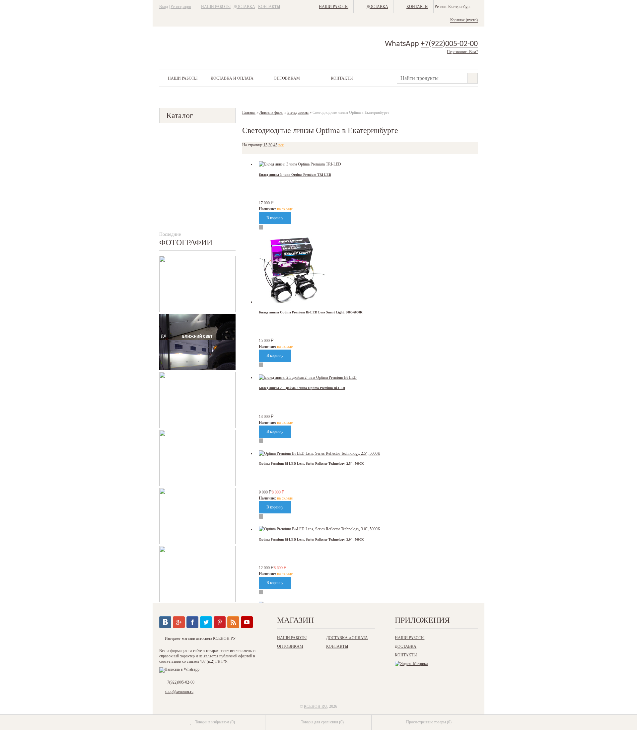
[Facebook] (192, 622)
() (215, 722)
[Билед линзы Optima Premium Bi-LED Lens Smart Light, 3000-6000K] (292, 301)
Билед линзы (298, 112)
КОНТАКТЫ (269, 6)
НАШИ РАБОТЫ (216, 6)
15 (265, 145)
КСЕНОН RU (315, 706)
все (281, 145)
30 (270, 145)
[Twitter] (206, 622)
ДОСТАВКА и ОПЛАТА (232, 78)
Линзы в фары (271, 112)
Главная (248, 112)
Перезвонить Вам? (462, 51)
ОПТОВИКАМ (287, 78)
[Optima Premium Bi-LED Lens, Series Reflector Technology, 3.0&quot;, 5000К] (319, 529)
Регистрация (181, 6)
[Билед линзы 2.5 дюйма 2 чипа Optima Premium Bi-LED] (308, 377)
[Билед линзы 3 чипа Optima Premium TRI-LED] (300, 164)
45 (275, 145)
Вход (163, 6)
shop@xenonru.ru (179, 691)
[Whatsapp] (179, 669)
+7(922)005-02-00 (449, 44)
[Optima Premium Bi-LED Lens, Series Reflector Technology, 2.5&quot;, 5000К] (319, 453)
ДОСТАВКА (244, 6)
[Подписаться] (233, 622)
